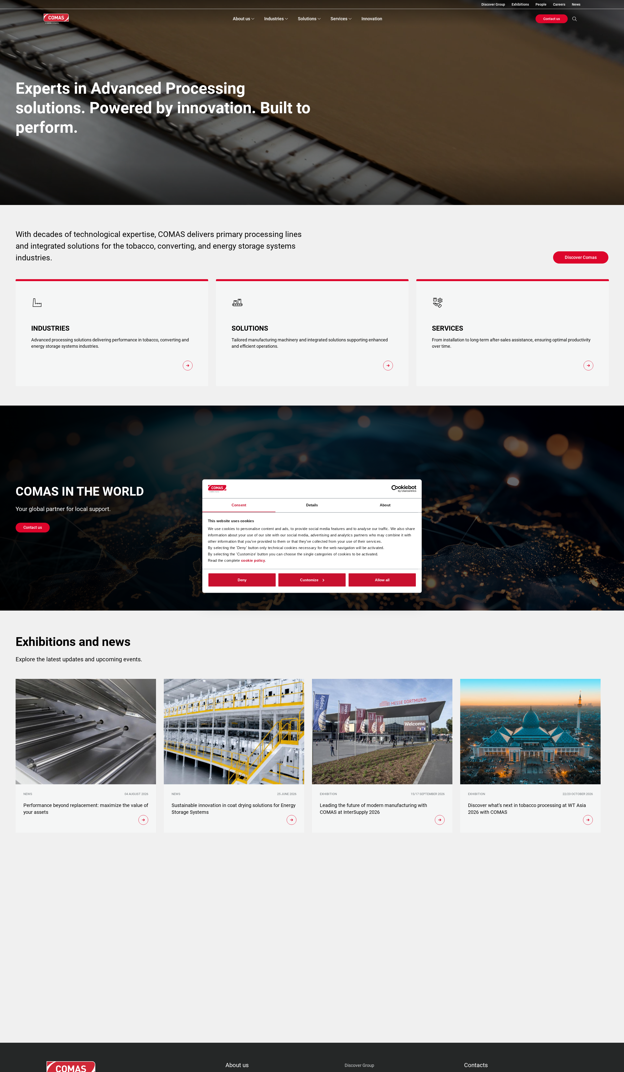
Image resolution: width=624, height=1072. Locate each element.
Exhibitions (520, 4)
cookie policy (253, 560)
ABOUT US (237, 1065)
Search (574, 19)
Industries (274, 18)
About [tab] (385, 505)
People (541, 4)
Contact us (551, 19)
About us (241, 18)
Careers (559, 4)
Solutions (307, 18)
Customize (309, 580)
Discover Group (493, 4)
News (576, 4)
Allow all (382, 580)
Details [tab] (312, 505)
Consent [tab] (239, 505)
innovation (371, 18)
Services (339, 18)
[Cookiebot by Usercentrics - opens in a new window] (395, 488)
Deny (242, 580)
